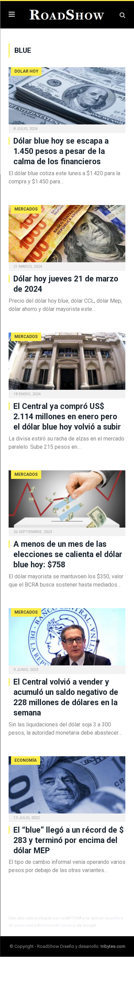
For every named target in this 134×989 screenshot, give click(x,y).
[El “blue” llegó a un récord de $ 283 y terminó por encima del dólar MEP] (67, 787)
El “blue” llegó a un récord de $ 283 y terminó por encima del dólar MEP (68, 840)
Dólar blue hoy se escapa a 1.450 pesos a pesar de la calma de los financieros (61, 151)
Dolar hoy (26, 71)
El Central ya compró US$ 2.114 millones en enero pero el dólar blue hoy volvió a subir (67, 417)
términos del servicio (56, 925)
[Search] (122, 15)
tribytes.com (113, 946)
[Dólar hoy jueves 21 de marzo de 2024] (67, 235)
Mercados (26, 209)
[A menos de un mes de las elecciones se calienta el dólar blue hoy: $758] (67, 501)
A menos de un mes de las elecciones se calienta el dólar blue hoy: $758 (67, 554)
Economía (25, 760)
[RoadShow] (67, 14)
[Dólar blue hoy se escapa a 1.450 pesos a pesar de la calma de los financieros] (67, 98)
